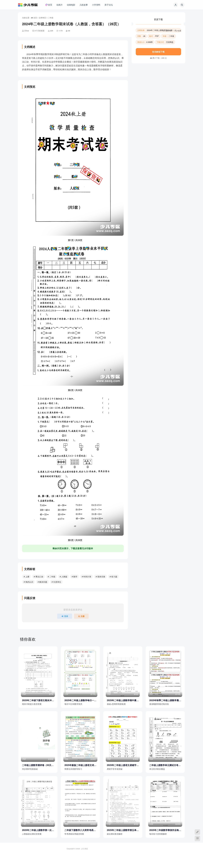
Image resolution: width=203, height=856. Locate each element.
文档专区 (42, 17)
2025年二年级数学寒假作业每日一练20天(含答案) (165, 830)
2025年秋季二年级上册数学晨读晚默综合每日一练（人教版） (165, 700)
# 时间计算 (86, 576)
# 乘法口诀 (38, 576)
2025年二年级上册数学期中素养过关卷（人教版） (123, 700)
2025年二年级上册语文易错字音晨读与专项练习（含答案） (123, 765)
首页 (35, 17)
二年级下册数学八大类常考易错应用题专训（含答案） (80, 830)
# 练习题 (113, 576)
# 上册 (26, 576)
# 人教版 (63, 576)
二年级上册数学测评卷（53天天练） (38, 765)
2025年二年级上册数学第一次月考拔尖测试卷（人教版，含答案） (38, 830)
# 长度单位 (56, 581)
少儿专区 (84, 848)
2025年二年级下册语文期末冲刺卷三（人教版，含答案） (38, 700)
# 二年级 (51, 576)
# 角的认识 (28, 581)
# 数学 (74, 576)
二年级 (50, 17)
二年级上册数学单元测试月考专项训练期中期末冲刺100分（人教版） (165, 765)
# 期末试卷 (100, 576)
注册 (83, 616)
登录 (66, 616)
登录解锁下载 (158, 79)
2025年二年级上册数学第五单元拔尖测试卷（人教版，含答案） (123, 830)
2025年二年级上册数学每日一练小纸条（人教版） (80, 700)
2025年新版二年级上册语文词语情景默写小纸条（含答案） (80, 765)
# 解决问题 (42, 581)
